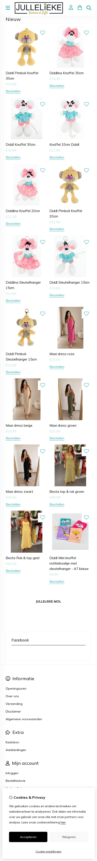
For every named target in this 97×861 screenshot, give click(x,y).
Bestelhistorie (15, 781)
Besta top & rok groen (66, 491)
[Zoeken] (88, 7)
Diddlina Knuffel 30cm (66, 73)
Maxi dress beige (19, 425)
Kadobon (12, 742)
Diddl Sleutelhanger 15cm (69, 282)
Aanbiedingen (16, 750)
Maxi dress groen (62, 425)
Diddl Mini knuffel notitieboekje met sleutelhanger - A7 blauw (69, 563)
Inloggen (12, 773)
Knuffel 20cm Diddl (64, 144)
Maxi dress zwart (19, 491)
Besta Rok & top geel (22, 558)
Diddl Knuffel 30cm (20, 144)
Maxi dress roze (61, 354)
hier (63, 822)
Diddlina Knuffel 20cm (23, 211)
